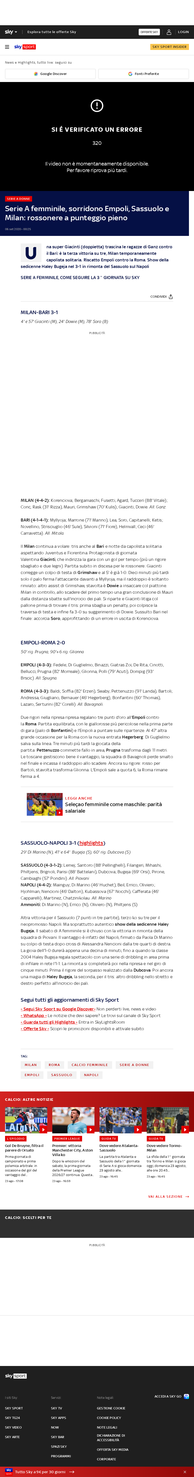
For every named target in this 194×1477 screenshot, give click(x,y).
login (183, 32)
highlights (91, 843)
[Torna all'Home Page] (25, 46)
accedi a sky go (168, 1396)
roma (54, 1065)
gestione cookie (111, 1408)
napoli (91, 1075)
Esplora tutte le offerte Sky (52, 32)
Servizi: (56, 1398)
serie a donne (134, 1065)
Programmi (61, 1456)
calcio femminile (90, 1065)
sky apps (58, 1418)
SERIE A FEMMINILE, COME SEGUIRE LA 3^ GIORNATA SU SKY (80, 277)
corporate (106, 1459)
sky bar (57, 1437)
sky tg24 (12, 1418)
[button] (89, 1472)
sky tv (56, 1408)
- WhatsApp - (33, 1015)
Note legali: (105, 1398)
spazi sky (59, 1446)
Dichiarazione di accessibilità (111, 1438)
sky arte (12, 1437)
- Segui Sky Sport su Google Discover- (58, 1008)
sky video (13, 1427)
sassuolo (61, 1075)
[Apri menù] (7, 46)
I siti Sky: (11, 1398)
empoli (32, 1075)
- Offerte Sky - (35, 1028)
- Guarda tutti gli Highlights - (49, 1022)
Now (55, 1427)
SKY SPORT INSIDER (170, 47)
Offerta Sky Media (112, 1450)
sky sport (14, 1408)
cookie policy (109, 1418)
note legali (107, 1427)
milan (31, 1065)
